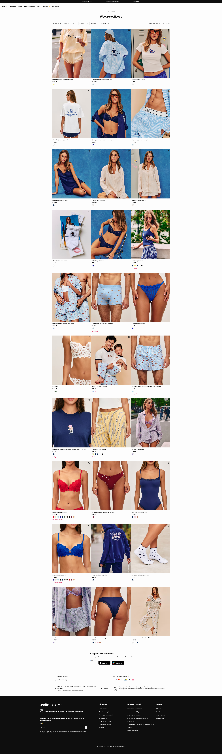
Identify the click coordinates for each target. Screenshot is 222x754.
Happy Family (136, 1)
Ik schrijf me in (105, 688)
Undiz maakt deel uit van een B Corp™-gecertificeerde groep (135, 687)
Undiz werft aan (160, 718)
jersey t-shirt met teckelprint (100, 386)
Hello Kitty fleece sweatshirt (99, 575)
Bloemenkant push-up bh (59, 575)
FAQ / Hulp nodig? (103, 712)
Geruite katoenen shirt (138, 449)
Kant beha (55, 386)
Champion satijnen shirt (98, 200)
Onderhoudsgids (160, 715)
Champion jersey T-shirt (138, 79)
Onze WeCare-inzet (161, 712)
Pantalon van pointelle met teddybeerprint (143, 638)
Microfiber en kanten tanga (99, 638)
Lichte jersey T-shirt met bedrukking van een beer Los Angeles (69, 449)
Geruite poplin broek (137, 260)
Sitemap (129, 727)
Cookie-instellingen (132, 730)
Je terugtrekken (103, 718)
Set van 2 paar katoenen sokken (140, 575)
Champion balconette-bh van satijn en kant (103, 140)
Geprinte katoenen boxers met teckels (102, 323)
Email (41, 723)
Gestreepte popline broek (99, 449)
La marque (113, 11)
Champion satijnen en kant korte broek (62, 79)
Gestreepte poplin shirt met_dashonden (63, 323)
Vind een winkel (103, 708)
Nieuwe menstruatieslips (112, 1)
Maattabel (101, 727)
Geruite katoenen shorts (59, 638)
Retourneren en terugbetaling (106, 715)
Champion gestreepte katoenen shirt (102, 79)
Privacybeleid (130, 721)
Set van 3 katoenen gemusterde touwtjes (103, 512)
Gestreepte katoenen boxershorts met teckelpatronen (146, 386)
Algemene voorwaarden (133, 715)
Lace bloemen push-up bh (59, 512)
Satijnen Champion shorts (139, 200)
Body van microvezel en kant (139, 512)
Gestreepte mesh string (138, 323)
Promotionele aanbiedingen (134, 708)
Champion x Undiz (87, 1)
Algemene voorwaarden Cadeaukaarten (137, 718)
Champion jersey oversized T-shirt (61, 140)
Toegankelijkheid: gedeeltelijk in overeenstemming (140, 724)
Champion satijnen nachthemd (60, 200)
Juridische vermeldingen (133, 712)
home (108, 11)
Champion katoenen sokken (60, 260)
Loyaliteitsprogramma (105, 724)
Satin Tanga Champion (98, 260)
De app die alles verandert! (106, 721)
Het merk (158, 708)
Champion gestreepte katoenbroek (141, 140)
